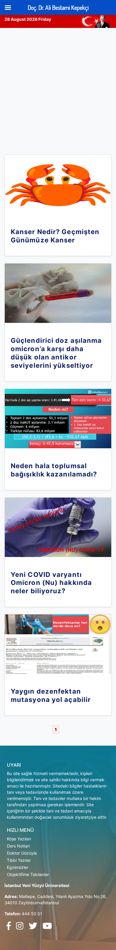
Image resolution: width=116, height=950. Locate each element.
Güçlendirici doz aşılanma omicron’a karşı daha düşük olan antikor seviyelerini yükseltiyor (56, 353)
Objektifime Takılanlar (28, 874)
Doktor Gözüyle (22, 853)
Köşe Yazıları (19, 838)
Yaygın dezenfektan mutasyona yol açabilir (51, 695)
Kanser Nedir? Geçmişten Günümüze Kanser (55, 236)
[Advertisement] (58, 89)
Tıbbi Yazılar (19, 860)
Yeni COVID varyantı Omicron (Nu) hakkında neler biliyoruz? (51, 583)
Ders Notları (18, 845)
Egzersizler (17, 867)
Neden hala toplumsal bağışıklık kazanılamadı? (54, 470)
